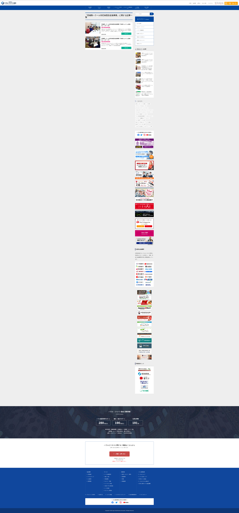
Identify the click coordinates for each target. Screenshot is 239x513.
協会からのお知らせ (140, 36)
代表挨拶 (89, 474)
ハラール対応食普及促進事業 (140, 116)
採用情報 (89, 481)
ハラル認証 (148, 103)
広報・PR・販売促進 (109, 485)
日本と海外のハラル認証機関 (144, 483)
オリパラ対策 (138, 120)
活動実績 (108, 8)
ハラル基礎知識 (141, 471)
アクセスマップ (91, 476)
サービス (99, 8)
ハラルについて (142, 474)
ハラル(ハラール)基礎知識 (127, 8)
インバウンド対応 (108, 483)
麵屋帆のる (142, 118)
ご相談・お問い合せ (120, 453)
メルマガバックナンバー (120, 494)
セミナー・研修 (108, 481)
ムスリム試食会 (148, 122)
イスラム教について (143, 476)
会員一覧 (101, 494)
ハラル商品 (137, 8)
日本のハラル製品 (142, 478)
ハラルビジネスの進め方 (144, 481)
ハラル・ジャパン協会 (141, 103)
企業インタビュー (140, 33)
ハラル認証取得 (108, 474)
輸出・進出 (107, 476)
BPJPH (137, 124)
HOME (190, 3)
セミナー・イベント (140, 26)
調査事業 (124, 476)
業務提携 (124, 481)
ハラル (146, 105)
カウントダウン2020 (142, 124)
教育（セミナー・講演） (127, 474)
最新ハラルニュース (140, 40)
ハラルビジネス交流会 (139, 126)
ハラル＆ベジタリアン (149, 116)
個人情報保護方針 (133, 494)
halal (136, 103)
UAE (151, 126)
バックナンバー (148, 226)
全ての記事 (139, 23)
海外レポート (139, 43)
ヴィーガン (137, 118)
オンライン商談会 (108, 490)
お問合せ (198, 3)
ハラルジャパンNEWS (118, 8)
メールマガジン (210, 3)
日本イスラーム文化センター (140, 122)
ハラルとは (141, 105)
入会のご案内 (204, 3)
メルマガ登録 (140, 226)
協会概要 (194, 3)
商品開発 (106, 478)
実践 (123, 478)
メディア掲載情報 (140, 30)
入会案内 (89, 478)
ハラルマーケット (146, 126)
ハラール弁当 (143, 120)
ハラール (137, 105)
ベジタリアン (147, 118)
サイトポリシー (144, 494)
